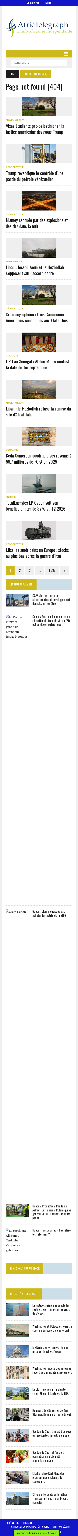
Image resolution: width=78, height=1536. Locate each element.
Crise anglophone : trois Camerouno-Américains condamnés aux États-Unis (37, 317)
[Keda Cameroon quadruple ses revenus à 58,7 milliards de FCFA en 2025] (39, 443)
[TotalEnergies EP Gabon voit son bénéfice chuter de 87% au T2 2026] (39, 490)
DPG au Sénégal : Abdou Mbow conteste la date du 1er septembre (38, 364)
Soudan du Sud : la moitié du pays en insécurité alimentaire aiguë (51, 1433)
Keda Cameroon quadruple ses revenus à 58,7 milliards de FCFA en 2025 (39, 458)
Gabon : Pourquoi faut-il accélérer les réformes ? (52, 1232)
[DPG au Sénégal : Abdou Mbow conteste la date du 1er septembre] (39, 349)
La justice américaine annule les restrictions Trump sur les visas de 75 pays (51, 1309)
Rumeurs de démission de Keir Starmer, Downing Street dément (51, 1412)
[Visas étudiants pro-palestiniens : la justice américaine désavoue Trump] (39, 114)
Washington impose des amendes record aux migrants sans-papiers (52, 1370)
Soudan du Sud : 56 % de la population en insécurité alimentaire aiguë (48, 1456)
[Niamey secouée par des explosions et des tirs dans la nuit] (39, 208)
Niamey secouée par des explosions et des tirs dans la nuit (37, 222)
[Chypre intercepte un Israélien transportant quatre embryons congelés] (17, 1502)
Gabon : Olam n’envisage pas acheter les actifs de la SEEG (49, 913)
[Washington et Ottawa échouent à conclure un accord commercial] (17, 1334)
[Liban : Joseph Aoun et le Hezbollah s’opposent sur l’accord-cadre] (39, 255)
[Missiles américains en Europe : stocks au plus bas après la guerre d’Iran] (39, 538)
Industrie (12, 449)
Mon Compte (33, 3)
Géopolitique (14, 167)
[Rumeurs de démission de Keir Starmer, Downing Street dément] (17, 1418)
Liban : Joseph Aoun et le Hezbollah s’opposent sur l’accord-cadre (35, 270)
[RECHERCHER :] (39, 62)
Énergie (11, 497)
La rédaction (12, 1523)
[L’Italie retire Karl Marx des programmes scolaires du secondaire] (17, 1481)
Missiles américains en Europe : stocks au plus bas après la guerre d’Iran (37, 552)
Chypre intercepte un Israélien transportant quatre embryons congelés (50, 1498)
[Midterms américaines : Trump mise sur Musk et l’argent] (17, 1355)
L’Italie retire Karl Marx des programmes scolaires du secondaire (48, 1477)
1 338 (52, 570)
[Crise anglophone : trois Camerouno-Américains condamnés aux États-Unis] (39, 302)
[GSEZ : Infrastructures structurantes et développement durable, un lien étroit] (17, 604)
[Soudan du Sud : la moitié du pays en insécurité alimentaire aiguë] (17, 1439)
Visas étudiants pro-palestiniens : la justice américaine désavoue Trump (35, 128)
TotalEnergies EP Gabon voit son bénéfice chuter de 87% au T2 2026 (36, 505)
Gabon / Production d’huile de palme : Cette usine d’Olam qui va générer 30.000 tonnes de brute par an (51, 1212)
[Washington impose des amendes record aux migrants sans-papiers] (17, 1376)
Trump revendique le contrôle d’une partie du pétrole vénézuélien (34, 175)
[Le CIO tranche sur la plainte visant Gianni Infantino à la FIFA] (17, 1397)
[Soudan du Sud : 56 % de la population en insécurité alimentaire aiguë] (17, 1460)
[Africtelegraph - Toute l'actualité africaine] (39, 28)
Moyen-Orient (15, 120)
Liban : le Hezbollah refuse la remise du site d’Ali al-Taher (38, 411)
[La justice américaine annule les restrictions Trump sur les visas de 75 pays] (17, 1313)
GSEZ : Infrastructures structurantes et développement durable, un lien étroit (51, 599)
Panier (48, 3)
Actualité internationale (24, 1294)
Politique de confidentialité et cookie (29, 1526)
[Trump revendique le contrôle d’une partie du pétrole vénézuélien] (39, 161)
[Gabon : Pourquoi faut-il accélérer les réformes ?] (17, 1250)
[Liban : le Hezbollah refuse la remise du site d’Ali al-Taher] (39, 396)
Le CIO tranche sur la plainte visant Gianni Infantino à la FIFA (50, 1391)
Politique (12, 355)
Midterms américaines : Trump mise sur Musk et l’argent (50, 1349)
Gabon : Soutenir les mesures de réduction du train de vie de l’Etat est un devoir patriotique (52, 620)
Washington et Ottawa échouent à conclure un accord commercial (52, 1328)
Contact (27, 1523)
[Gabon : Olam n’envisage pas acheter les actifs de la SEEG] (17, 1193)
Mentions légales (62, 1526)
